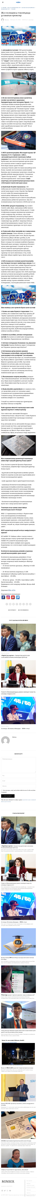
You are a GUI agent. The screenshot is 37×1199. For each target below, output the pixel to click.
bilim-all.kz (11, 590)
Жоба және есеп (31, 1196)
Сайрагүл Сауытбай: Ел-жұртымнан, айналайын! (14, 1170)
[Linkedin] (20, 604)
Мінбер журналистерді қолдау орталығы (31, 1185)
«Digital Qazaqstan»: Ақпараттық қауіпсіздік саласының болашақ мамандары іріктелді (15, 656)
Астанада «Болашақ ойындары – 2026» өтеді (15, 728)
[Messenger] (10, 604)
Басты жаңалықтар (14, 7)
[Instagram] (7, 1191)
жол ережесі (12, 610)
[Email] (30, 604)
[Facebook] (7, 604)
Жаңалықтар (5, 9)
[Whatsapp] (23, 604)
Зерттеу (28, 1193)
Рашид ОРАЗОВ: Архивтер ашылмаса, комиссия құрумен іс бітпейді (17, 1104)
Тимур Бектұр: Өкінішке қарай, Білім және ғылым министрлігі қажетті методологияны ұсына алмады (18, 1031)
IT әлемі (3, 7)
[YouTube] (10, 1191)
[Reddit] (27, 604)
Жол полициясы (23, 610)
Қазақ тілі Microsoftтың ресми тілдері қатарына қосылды (17, 1068)
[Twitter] (13, 604)
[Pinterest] (17, 604)
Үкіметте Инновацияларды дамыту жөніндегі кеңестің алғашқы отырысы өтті (18, 693)
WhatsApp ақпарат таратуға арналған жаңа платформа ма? (18, 995)
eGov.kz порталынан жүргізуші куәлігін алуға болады (16, 1141)
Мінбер (14, 737)
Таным (13, 9)
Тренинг (29, 1190)
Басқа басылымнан (28, 7)
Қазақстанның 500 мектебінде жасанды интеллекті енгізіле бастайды (17, 958)
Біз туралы (29, 1180)
